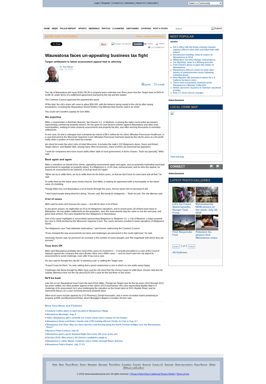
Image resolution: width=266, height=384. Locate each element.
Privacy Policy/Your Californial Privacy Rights (153, 374)
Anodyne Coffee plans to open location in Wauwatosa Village (77, 311)
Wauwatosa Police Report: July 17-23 (65, 344)
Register (106, 3)
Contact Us (117, 3)
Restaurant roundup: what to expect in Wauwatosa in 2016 (192, 56)
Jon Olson (68, 67)
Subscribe (152, 3)
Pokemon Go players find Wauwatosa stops (207, 234)
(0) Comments (157, 47)
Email (150, 44)
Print (161, 44)
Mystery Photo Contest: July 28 (62, 330)
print (147, 84)
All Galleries (179, 252)
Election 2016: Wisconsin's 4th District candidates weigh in (76, 337)
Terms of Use (182, 374)
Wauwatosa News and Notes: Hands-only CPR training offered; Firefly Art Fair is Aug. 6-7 (92, 321)
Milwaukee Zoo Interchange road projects (194, 60)
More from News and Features (63, 305)
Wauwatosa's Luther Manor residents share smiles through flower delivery (84, 341)
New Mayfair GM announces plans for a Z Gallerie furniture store (194, 78)
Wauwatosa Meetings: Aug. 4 (61, 314)
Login (97, 3)
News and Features (154, 36)
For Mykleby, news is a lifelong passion (193, 62)
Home (139, 36)
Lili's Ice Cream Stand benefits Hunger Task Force (181, 208)
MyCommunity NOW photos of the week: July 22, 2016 (207, 208)
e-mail (161, 84)
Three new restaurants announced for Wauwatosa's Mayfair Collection (192, 83)
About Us (140, 3)
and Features (61, 36)
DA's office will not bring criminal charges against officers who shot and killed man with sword (196, 49)
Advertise (129, 3)
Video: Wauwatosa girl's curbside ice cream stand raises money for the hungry (86, 318)
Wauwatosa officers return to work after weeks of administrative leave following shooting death (193, 72)
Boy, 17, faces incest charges (188, 93)
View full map (177, 157)
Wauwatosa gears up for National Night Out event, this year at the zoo (81, 334)
